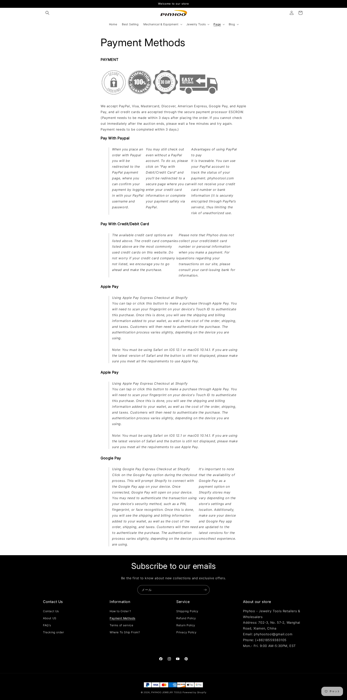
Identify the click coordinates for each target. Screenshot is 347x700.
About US (49, 618)
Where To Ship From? (125, 632)
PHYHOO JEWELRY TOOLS (166, 692)
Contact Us (51, 611)
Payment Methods (122, 618)
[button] (47, 12)
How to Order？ (121, 611)
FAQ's (47, 625)
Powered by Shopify (194, 692)
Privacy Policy (186, 632)
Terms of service (121, 625)
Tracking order (53, 632)
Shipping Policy (187, 611)
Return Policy (185, 625)
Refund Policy (186, 618)
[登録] (205, 590)
